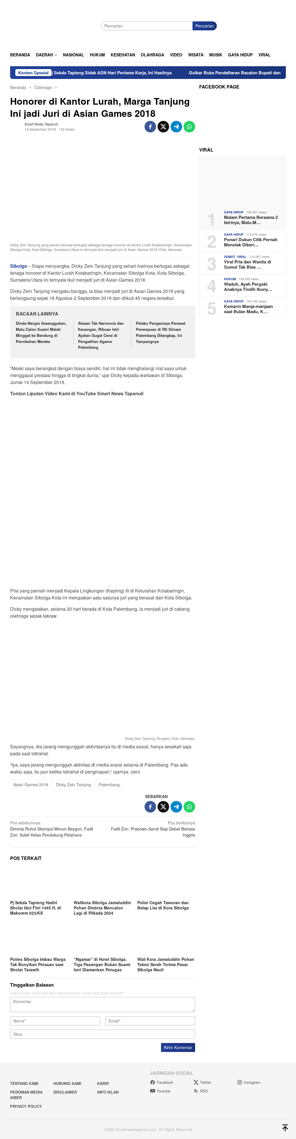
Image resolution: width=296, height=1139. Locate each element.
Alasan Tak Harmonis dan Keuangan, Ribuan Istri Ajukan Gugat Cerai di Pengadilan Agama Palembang (101, 335)
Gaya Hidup (233, 212)
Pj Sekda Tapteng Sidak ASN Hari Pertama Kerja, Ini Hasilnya (93, 72)
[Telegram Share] (176, 126)
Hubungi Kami (67, 1083)
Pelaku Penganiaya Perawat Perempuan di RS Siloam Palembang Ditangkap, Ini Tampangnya (160, 332)
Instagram (252, 1082)
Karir (103, 1083)
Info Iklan (108, 1092)
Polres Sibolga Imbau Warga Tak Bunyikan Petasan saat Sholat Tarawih (38, 964)
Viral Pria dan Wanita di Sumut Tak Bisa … (247, 264)
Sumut (229, 256)
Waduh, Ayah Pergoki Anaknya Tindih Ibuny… (248, 286)
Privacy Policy (26, 1106)
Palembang (109, 784)
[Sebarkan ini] (150, 126)
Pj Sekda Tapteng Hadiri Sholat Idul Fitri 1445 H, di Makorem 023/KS (35, 908)
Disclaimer (65, 1092)
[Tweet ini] (163, 126)
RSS (204, 1091)
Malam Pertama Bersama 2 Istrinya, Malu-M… (251, 220)
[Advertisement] (102, 441)
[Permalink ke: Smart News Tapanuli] (16, 126)
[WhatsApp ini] (189, 126)
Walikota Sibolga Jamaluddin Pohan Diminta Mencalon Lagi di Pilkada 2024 (102, 908)
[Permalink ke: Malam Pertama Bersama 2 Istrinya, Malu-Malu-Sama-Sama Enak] (242, 181)
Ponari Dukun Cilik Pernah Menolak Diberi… (251, 242)
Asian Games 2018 (30, 784)
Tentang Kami (24, 1083)
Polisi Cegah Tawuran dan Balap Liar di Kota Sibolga (163, 905)
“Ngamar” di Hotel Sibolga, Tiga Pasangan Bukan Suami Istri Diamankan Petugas (102, 964)
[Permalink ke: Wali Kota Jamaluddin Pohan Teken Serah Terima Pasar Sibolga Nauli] (166, 939)
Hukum (230, 279)
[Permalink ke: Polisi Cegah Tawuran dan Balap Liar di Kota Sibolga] (166, 882)
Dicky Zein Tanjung (73, 784)
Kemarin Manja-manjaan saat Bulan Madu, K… (248, 309)
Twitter (205, 1082)
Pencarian (204, 26)
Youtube (163, 1091)
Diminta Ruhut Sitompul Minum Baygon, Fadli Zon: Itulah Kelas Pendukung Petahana (51, 829)
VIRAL (242, 256)
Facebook (165, 1082)
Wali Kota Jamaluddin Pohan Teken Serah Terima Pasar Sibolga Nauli (165, 964)
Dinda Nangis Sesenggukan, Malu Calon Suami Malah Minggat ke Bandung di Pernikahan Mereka (41, 332)
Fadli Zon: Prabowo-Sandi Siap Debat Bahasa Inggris (153, 829)
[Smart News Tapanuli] (53, 25)
